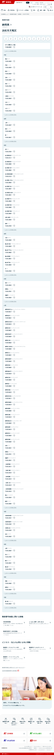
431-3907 (8, 189)
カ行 (10, 38)
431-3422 (8, 536)
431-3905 (8, 213)
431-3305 (8, 104)
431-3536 (8, 73)
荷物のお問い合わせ (23, 722)
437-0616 (8, 392)
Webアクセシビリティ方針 (47, 746)
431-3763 (8, 271)
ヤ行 (38, 38)
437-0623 (8, 361)
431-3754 (8, 226)
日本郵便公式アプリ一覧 (32, 749)
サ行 (15, 38)
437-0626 (8, 442)
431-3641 (8, 137)
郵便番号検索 (13, 14)
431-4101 (8, 518)
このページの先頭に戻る (10, 51)
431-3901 (8, 195)
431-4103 (8, 530)
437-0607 (8, 330)
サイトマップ (49, 749)
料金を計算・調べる (48, 722)
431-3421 (8, 448)
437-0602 (8, 386)
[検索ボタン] (51, 7)
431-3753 (8, 151)
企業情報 (37, 2)
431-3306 (8, 503)
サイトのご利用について (28, 746)
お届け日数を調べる (40, 722)
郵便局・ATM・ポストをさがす (14, 723)
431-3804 (8, 246)
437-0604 (8, 435)
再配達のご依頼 (31, 722)
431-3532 (8, 297)
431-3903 (8, 182)
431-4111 (8, 158)
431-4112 (8, 176)
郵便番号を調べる (6, 722)
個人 (28, 2)
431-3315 (8, 472)
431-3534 (8, 497)
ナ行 (24, 38)
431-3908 (8, 207)
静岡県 (19, 14)
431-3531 (8, 460)
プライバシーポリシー (37, 746)
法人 (31, 2)
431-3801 (8, 258)
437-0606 (8, 411)
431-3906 (8, 164)
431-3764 (8, 569)
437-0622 (8, 342)
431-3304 (8, 219)
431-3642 (8, 98)
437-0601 (8, 355)
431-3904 (8, 201)
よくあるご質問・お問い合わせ (38, 4)
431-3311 (8, 466)
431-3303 (8, 550)
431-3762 (8, 86)
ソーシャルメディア (42, 749)
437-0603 (8, 380)
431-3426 (8, 583)
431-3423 (8, 603)
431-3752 (8, 111)
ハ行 (29, 38)
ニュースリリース (48, 2)
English (49, 4)
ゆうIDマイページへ (35, 7)
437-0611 (8, 398)
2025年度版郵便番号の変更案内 (9, 670)
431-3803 (8, 265)
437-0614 (8, 404)
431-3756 (8, 557)
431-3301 (8, 563)
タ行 (20, 38)
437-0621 (8, 318)
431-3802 (8, 252)
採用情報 (41, 2)
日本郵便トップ (4, 14)
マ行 (34, 38)
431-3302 (8, 240)
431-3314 (8, 485)
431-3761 (8, 291)
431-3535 (8, 67)
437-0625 (8, 423)
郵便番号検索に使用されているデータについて (13, 667)
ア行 (6, 38)
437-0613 (8, 429)
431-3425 (8, 61)
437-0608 (8, 349)
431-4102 (8, 524)
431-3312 (8, 491)
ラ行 (43, 38)
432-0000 (8, 47)
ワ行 (47, 38)
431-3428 (8, 80)
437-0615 (8, 324)
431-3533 (8, 285)
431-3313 (8, 479)
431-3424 (8, 589)
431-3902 (8, 170)
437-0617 (8, 311)
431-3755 (8, 92)
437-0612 (8, 417)
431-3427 (8, 125)
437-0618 (8, 373)
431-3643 (8, 131)
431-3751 (8, 454)
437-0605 (8, 367)
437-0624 (8, 336)
